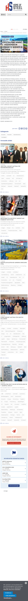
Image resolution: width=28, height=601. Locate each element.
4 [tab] (14, 29)
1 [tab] (10, 29)
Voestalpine (3, 137)
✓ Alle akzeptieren (10, 595)
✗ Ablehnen (8, 593)
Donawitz (3, 134)
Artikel (5, 31)
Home (2, 31)
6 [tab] (17, 29)
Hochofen (9, 134)
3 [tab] (13, 29)
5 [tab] (16, 29)
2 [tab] (12, 29)
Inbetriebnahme (16, 134)
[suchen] (25, 14)
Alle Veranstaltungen (14, 485)
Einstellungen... (8, 598)
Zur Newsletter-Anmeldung (14, 443)
